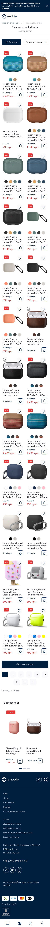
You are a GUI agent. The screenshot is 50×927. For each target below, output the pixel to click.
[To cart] (20, 94)
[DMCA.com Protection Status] (25, 911)
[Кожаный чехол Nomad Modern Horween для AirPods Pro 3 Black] (13, 369)
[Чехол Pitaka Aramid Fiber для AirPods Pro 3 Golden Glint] (37, 63)
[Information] (47, 6)
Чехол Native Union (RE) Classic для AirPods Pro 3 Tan (36, 138)
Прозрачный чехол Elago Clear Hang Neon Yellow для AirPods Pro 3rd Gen (36, 643)
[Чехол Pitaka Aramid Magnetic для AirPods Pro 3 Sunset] (13, 420)
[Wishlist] (19, 54)
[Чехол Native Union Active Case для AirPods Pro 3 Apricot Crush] (13, 318)
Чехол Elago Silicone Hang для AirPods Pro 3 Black (37, 495)
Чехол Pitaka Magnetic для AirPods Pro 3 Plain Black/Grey (37, 393)
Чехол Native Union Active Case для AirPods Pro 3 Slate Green (36, 240)
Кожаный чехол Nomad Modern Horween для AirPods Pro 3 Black (13, 393)
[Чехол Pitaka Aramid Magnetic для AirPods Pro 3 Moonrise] (37, 420)
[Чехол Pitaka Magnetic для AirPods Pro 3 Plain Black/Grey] (37, 369)
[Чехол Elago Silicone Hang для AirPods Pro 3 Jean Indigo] (13, 471)
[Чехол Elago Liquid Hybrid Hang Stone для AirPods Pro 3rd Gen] (13, 522)
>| (33, 682)
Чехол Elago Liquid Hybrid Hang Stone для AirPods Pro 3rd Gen (13, 546)
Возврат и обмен (11, 837)
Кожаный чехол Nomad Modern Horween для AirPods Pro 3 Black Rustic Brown (37, 342)
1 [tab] (20, 768)
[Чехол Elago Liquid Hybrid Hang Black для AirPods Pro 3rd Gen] (37, 522)
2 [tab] (24, 768)
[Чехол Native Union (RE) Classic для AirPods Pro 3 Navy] (37, 165)
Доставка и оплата (12, 824)
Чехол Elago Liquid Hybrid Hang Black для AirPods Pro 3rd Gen (37, 546)
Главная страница (10, 23)
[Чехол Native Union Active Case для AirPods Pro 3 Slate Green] (37, 216)
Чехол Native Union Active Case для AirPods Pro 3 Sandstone (12, 291)
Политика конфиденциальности (17, 832)
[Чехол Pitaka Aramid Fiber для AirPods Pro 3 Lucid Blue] (13, 63)
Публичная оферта (12, 828)
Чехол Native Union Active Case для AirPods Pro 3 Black (36, 291)
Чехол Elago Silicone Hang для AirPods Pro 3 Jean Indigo (12, 495)
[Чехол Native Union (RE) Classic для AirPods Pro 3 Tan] (37, 114)
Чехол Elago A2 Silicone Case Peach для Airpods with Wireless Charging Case (14, 751)
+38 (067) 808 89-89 (15, 860)
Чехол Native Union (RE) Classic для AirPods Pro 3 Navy (36, 189)
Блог (5, 793)
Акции (6, 819)
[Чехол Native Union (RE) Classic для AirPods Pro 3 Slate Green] (13, 165)
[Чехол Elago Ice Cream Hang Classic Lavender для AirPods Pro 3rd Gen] (13, 572)
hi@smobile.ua (10, 849)
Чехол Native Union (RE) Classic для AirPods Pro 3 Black (12, 240)
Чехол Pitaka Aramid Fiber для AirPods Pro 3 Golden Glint (36, 87)
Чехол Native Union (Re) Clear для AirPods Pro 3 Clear (12, 134)
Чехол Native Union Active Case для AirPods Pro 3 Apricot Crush (12, 342)
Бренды (6, 807)
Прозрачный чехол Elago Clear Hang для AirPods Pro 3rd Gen (12, 643)
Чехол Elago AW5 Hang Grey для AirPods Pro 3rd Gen (36, 592)
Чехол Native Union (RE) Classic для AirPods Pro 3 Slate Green (12, 189)
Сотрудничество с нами (14, 811)
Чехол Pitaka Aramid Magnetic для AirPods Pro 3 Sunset (12, 444)
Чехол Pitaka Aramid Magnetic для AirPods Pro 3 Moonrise (36, 444)
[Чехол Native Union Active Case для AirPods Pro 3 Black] (37, 267)
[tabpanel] (14, 737)
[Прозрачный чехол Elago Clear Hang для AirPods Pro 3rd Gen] (13, 620)
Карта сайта (8, 802)
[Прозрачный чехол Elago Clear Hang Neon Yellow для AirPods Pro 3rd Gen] (37, 620)
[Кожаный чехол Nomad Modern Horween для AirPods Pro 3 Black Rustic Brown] (37, 318)
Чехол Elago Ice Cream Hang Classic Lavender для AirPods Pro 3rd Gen (12, 592)
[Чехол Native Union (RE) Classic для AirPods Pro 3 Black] (13, 216)
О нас (6, 798)
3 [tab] (28, 768)
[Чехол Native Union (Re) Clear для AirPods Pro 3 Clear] (13, 114)
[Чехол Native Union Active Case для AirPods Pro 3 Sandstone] (13, 267)
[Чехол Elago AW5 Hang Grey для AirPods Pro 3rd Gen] (37, 572)
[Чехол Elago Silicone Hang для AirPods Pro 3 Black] (37, 471)
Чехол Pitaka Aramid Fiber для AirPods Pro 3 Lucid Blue (13, 87)
